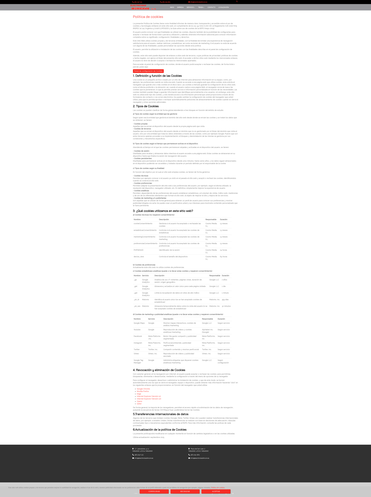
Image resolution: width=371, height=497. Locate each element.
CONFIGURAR (154, 491)
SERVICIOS (190, 7)
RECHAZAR (185, 491)
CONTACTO (211, 7)
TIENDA (201, 7)
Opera (139, 401)
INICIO (172, 7)
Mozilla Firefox (143, 391)
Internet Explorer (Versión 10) (149, 399)
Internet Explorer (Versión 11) (149, 396)
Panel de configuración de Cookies (148, 71)
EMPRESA (180, 7)
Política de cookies (218, 487)
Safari (139, 404)
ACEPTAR (216, 491)
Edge (139, 394)
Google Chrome (143, 389)
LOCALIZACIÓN (223, 7)
